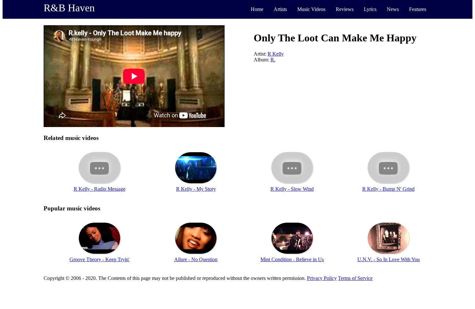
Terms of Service (355, 278)
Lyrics (370, 9)
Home (257, 9)
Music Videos (311, 9)
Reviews (345, 9)
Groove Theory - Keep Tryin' (99, 259)
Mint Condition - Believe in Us (292, 259)
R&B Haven (69, 8)
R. (272, 59)
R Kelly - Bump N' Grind (388, 189)
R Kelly (276, 54)
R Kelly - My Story (196, 189)
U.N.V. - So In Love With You (388, 259)
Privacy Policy (322, 278)
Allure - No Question (195, 259)
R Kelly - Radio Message (99, 189)
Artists (280, 9)
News (393, 9)
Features (417, 9)
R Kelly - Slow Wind (292, 189)
